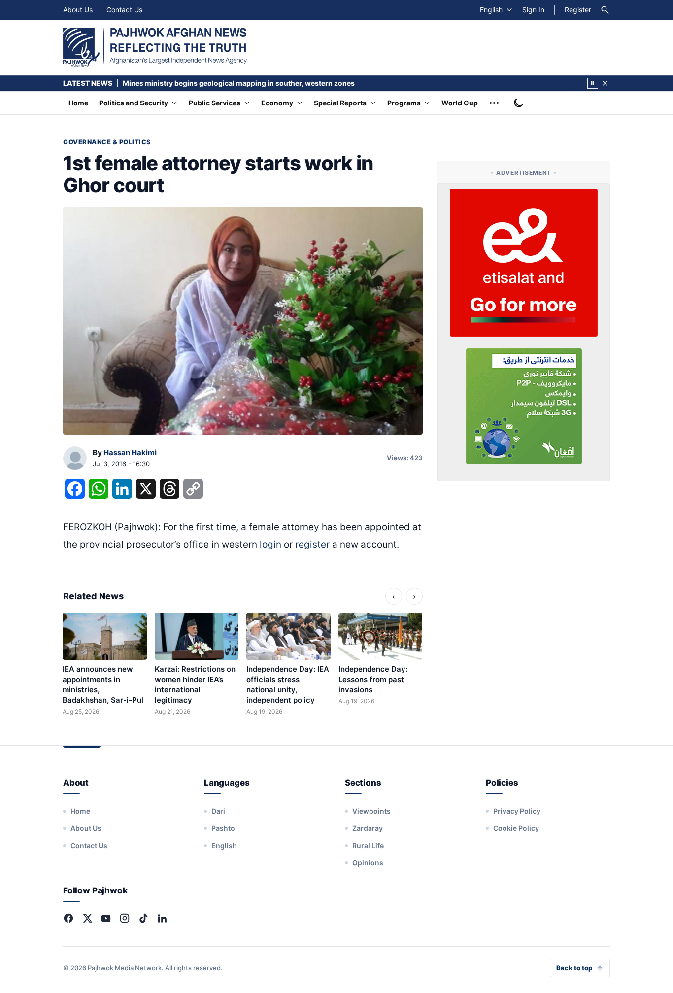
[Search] (605, 10)
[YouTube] (106, 918)
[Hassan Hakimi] (75, 459)
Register (578, 9)
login (270, 544)
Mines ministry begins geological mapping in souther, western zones (239, 83)
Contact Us (124, 9)
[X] (87, 918)
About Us (78, 9)
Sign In (533, 9)
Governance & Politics (107, 142)
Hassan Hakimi (130, 452)
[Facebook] (68, 918)
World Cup (459, 103)
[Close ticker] (605, 83)
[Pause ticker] (592, 83)
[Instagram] (124, 918)
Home (78, 103)
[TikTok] (143, 918)
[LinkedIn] (162, 918)
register (312, 544)
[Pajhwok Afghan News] (155, 47)
